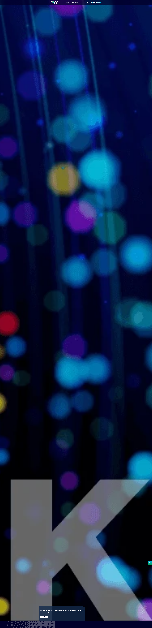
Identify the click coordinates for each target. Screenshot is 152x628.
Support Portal (99, 2)
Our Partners (82, 2)
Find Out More (44, 616)
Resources (87, 2)
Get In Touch (93, 2)
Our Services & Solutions (75, 2)
